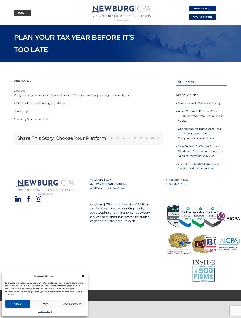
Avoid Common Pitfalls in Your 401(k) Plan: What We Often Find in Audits (201, 116)
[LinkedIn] (18, 199)
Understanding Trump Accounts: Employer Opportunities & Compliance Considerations (199, 133)
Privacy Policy (45, 311)
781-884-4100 (178, 180)
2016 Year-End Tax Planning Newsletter (39, 103)
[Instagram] (38, 199)
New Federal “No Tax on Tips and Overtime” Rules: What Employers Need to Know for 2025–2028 (200, 151)
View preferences (71, 303)
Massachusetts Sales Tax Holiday (199, 103)
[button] (83, 276)
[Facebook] (28, 199)
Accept (17, 303)
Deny (45, 303)
